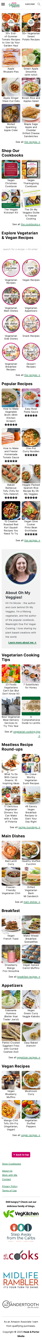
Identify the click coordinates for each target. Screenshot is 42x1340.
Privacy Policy (10, 1186)
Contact (6, 1179)
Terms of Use (9, 1190)
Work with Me (9, 1175)
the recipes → (32, 142)
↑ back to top (21, 1154)
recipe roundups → (29, 827)
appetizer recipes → (28, 1057)
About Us (7, 1170)
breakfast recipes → (28, 976)
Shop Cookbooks (11, 1163)
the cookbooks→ (30, 224)
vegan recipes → (30, 1135)
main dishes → (32, 902)
